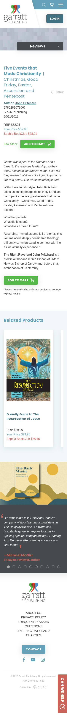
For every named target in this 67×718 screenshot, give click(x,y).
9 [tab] (53, 567)
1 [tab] (8, 567)
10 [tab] (58, 567)
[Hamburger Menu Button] (60, 4)
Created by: (25, 687)
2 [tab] (14, 567)
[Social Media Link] (24, 660)
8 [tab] (47, 567)
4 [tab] (25, 567)
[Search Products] (44, 5)
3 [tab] (19, 567)
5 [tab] (31, 567)
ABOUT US (33, 612)
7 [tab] (42, 567)
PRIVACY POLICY (33, 617)
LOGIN (55, 18)
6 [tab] (36, 567)
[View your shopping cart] (51, 5)
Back (59, 92)
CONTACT (34, 649)
